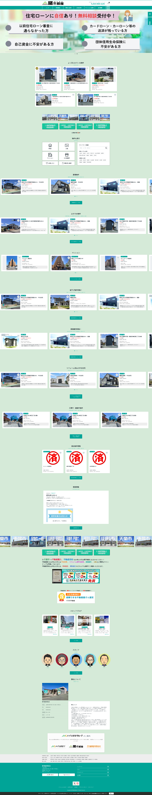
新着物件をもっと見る (76, 202)
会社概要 (100, 7)
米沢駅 (101, 160)
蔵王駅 (84, 160)
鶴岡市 (91, 155)
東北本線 (68, 759)
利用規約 (76, 787)
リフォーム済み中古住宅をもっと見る (76, 396)
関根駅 (81, 162)
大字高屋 (79, 757)
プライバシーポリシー (83, 787)
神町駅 (88, 160)
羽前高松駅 (89, 162)
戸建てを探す (68, 7)
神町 (54, 761)
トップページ (79, 766)
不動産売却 (69, 559)
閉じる (111, 793)
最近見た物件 (68, 163)
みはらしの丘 (53, 757)
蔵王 (56, 761)
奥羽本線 (52, 759)
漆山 (69, 761)
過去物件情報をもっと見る (76, 477)
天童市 (95, 155)
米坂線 (83, 759)
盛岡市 (102, 153)
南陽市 (88, 155)
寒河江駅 (96, 160)
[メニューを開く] (108, 8)
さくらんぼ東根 (79, 761)
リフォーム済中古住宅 (76, 562)
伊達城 (86, 757)
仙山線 (59, 759)
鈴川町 (68, 757)
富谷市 (88, 755)
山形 (51, 761)
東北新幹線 (72, 759)
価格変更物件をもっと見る (76, 317)
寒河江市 (92, 153)
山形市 (81, 153)
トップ (47, 7)
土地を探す (79, 7)
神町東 (57, 757)
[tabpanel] (76, 31)
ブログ (78, 769)
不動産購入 (57, 559)
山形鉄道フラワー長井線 (92, 759)
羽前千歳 (66, 761)
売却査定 (58, 7)
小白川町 (64, 757)
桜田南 (83, 757)
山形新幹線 (63, 759)
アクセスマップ (80, 772)
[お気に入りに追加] (59, 68)
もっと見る (76, 640)
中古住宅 (64, 562)
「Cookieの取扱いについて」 (96, 793)
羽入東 (60, 757)
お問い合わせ (50, 774)
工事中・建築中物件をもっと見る (76, 436)
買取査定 (73, 566)
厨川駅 (104, 160)
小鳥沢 (75, 757)
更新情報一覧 (76, 527)
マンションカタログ (62, 787)
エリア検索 (46, 146)
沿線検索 (54, 146)
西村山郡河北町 (82, 155)
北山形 (59, 761)
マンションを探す (89, 7)
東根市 (84, 153)
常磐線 (86, 759)
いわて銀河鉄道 (78, 759)
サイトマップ (91, 787)
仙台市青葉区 (97, 153)
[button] (75, 196)
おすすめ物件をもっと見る (76, 241)
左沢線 (56, 759)
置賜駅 (84, 162)
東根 (74, 761)
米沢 (71, 761)
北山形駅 (92, 160)
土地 (95, 562)
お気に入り (51, 163)
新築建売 (89, 562)
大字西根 (72, 757)
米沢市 (88, 153)
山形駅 (81, 160)
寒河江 (62, 761)
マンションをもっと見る (76, 278)
